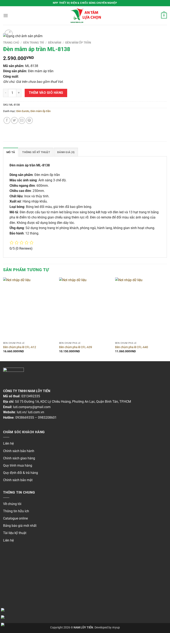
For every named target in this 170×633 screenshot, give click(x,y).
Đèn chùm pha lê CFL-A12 (19, 347)
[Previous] (3, 319)
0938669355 (24, 418)
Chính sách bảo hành (18, 451)
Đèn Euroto (22, 111)
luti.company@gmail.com (32, 407)
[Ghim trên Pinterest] (29, 120)
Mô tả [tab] (10, 152)
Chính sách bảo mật (18, 480)
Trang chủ (11, 42)
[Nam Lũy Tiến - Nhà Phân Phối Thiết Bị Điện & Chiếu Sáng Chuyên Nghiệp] (85, 15)
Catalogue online (15, 518)
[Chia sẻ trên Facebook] (7, 120)
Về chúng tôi (12, 504)
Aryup (116, 627)
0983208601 (47, 418)
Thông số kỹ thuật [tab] (36, 152)
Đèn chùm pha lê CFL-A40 (131, 347)
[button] (5, 15)
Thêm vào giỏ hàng (46, 93)
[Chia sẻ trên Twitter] (14, 120)
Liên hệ (8, 443)
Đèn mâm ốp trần (78, 42)
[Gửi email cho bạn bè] (21, 120)
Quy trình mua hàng (17, 465)
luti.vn (21, 412)
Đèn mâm (54, 42)
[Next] (167, 319)
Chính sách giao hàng (19, 458)
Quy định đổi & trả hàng (20, 473)
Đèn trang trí (33, 42)
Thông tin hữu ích (16, 511)
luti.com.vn (36, 412)
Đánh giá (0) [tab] (66, 152)
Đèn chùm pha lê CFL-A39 (75, 347)
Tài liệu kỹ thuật (14, 533)
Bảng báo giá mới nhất (19, 526)
